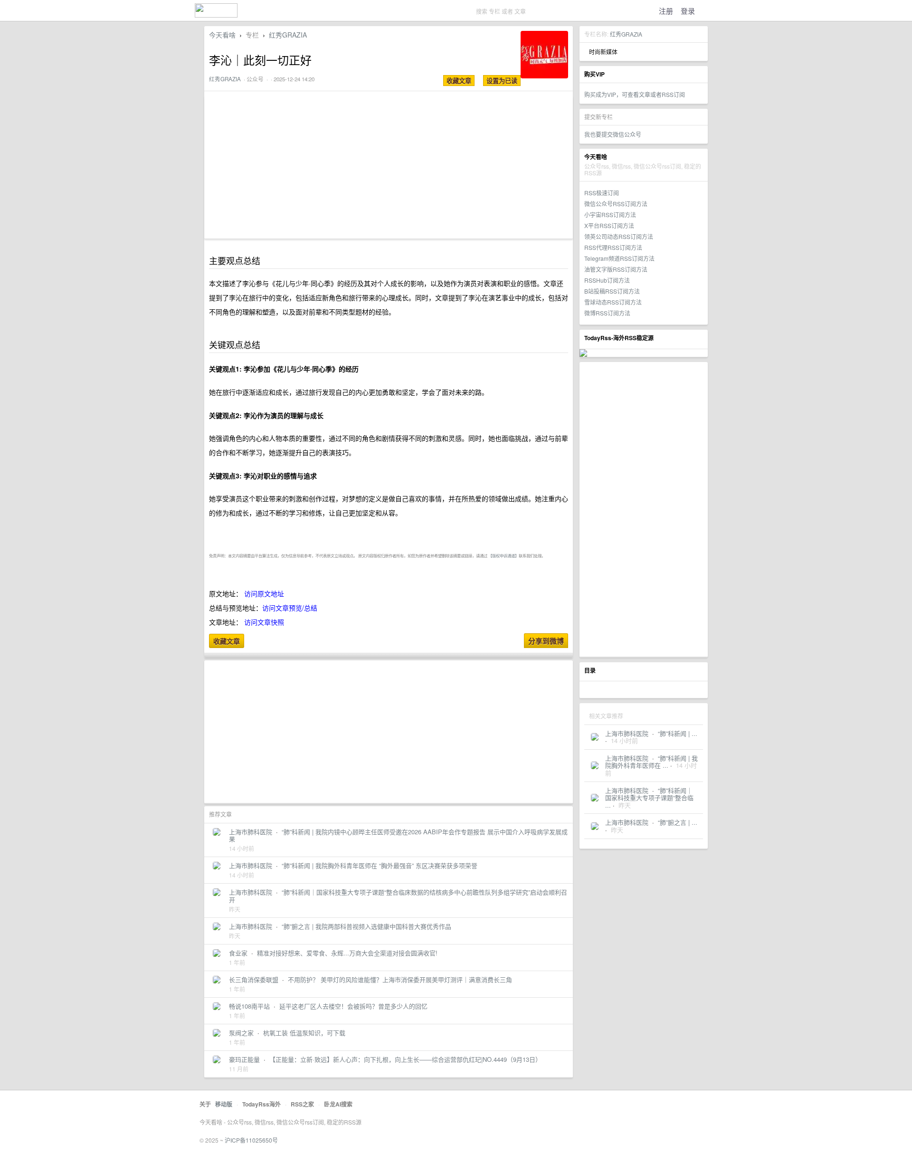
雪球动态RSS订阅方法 (613, 302)
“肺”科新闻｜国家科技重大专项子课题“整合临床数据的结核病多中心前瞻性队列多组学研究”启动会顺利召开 (398, 895)
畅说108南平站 (249, 1006)
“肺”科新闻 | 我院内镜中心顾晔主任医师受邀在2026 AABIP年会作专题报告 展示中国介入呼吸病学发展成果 (398, 835)
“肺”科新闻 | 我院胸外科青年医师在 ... (651, 761)
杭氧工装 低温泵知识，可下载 (304, 1032)
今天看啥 (222, 34)
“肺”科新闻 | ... (677, 733)
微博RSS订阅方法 (607, 313)
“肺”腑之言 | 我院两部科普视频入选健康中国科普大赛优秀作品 (366, 926)
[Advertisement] (643, 509)
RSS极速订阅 (601, 193)
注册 (666, 11)
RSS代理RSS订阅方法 (613, 247)
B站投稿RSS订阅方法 (612, 291)
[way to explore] (216, 14)
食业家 (238, 952)
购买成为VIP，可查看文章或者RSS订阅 (634, 94)
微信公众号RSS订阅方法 (615, 204)
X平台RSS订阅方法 (609, 225)
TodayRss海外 (261, 1104)
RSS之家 (302, 1104)
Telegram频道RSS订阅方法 (619, 258)
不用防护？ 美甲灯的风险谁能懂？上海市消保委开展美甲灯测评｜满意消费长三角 (400, 979)
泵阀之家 (241, 1032)
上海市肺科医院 (626, 733)
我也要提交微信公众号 (612, 134)
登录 (688, 11)
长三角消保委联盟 (253, 979)
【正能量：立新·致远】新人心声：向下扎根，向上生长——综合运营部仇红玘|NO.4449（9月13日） (405, 1059)
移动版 (223, 1104)
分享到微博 (546, 641)
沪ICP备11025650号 (251, 1140)
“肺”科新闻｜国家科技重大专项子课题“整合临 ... (649, 798)
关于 (205, 1104)
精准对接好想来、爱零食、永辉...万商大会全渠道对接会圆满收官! (347, 952)
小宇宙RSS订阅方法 (610, 214)
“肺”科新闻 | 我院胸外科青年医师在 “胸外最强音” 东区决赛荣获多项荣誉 (379, 865)
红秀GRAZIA (626, 34)
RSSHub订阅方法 (607, 280)
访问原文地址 (264, 593)
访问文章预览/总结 (289, 607)
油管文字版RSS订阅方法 (615, 269)
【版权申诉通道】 (503, 555)
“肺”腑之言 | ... (677, 822)
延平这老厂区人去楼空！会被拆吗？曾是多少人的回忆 (353, 1006)
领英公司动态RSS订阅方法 (618, 236)
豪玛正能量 (244, 1059)
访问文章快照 (264, 622)
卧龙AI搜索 (338, 1104)
